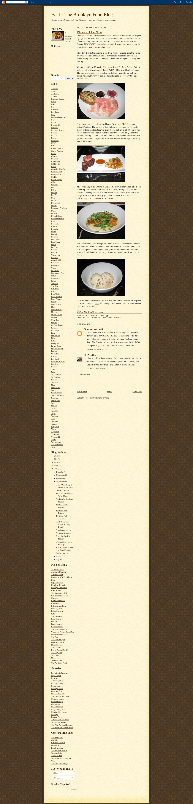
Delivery (54, 190)
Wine (53, 447)
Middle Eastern (56, 314)
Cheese (53, 153)
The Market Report (58, 639)
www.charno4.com (105, 44)
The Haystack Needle (59, 750)
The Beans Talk (57, 737)
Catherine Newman (58, 742)
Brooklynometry (57, 683)
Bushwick (55, 140)
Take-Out (54, 411)
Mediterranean (56, 309)
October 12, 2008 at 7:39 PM (96, 368)
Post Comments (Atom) (99, 397)
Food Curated (56, 619)
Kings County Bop (58, 709)
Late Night (55, 288)
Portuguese (55, 343)
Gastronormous (57, 626)
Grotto (53, 268)
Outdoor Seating (57, 325)
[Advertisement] (94, 382)
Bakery (53, 104)
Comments (59, 778)
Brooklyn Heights (57, 130)
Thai (53, 418)
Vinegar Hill (55, 437)
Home (109, 391)
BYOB (53, 143)
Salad (53, 372)
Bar (52, 107)
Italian (53, 281)
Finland (54, 234)
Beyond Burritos (57, 582)
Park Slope (55, 330)
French (53, 244)
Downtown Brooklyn (59, 208)
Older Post (137, 391)
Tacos (53, 408)
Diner (53, 198)
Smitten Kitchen (57, 660)
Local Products (56, 299)
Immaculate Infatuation (59, 634)
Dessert (54, 192)
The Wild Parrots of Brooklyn (62, 725)
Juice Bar (54, 286)
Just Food (54, 637)
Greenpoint (55, 265)
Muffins (54, 317)
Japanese (54, 283)
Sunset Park (55, 400)
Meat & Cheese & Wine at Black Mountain (64, 548)
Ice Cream (55, 270)
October (59, 478)
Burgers (54, 138)
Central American (57, 151)
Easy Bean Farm (57, 748)
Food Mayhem (56, 624)
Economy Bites (56, 608)
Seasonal (54, 382)
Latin (53, 291)
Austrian (54, 96)
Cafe (53, 145)
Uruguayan (55, 426)
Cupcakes (54, 184)
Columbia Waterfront (58, 169)
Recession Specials (58, 361)
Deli (52, 187)
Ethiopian (54, 229)
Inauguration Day (57, 273)
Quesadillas (55, 353)
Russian (54, 366)
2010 (56, 462)
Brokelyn (54, 678)
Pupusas (54, 351)
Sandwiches (55, 377)
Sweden (54, 405)
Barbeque (54, 109)
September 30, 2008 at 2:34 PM (97, 349)
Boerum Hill (55, 125)
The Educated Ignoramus (60, 696)
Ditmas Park (55, 203)
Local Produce (56, 296)
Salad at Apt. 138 (62, 553)
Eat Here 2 (55, 603)
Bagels (53, 101)
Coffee (53, 166)
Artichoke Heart (57, 574)
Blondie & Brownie (58, 585)
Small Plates (55, 387)
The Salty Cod (56, 652)
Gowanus (54, 257)
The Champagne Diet (59, 593)
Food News (55, 239)
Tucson (54, 424)
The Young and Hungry (59, 763)
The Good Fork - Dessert (62, 505)
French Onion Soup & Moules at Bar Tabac (64, 486)
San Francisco (56, 374)
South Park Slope (57, 395)
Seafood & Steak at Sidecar (63, 537)
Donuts (54, 205)
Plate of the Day (57, 645)
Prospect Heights (57, 348)
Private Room (56, 346)
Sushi (53, 403)
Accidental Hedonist (58, 572)
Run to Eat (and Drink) (59, 650)
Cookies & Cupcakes (63, 533)
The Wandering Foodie (59, 663)
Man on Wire (56, 304)
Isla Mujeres (55, 278)
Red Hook (55, 364)
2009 (56, 465)
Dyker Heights (56, 216)
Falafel (53, 231)
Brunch (54, 135)
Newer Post (82, 391)
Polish (53, 341)
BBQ (53, 114)
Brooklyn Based (57, 688)
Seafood (54, 379)
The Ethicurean (56, 616)
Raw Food (55, 359)
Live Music (55, 294)
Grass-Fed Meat (57, 260)
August (59, 556)
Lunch (53, 301)
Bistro (53, 122)
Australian (55, 94)
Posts (57, 773)
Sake (53, 369)
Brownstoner (56, 686)
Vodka (53, 439)
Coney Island (56, 174)
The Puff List (56, 647)
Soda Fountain (56, 392)
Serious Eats (55, 655)
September (60, 481)
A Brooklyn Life (57, 680)
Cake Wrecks (56, 590)
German (54, 252)
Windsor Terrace (57, 444)
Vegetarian (55, 431)
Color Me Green (57, 691)
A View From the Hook (60, 719)
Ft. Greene (55, 247)
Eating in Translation (58, 606)
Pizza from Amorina (63, 530)
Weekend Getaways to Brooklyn (64, 543)
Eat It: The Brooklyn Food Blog (82, 14)
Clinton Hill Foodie (58, 600)
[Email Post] (106, 315)
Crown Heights (56, 179)
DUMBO (54, 213)
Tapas (53, 413)
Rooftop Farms (56, 717)
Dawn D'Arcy (56, 745)
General (54, 249)
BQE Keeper (56, 675)
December (60, 472)
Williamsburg (56, 442)
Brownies (54, 132)
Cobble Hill (55, 164)
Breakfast (54, 127)
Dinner (53, 200)
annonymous (92, 329)
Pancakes (54, 328)
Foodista (54, 621)
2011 (56, 459)
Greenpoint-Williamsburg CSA (62, 632)
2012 (56, 456)
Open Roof (55, 320)
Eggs (53, 221)
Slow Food (55, 658)
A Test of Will (56, 755)
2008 (56, 468)
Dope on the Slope (58, 693)
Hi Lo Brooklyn (57, 706)
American (54, 88)
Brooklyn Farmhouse (59, 587)
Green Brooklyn (57, 701)
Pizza (53, 338)
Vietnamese (55, 434)
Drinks (53, 211)
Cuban (53, 182)
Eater (53, 613)
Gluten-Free (55, 255)
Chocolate (54, 158)
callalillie (54, 740)
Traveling (54, 421)
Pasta (53, 333)
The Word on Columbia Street (62, 727)
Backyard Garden (57, 99)
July (58, 559)
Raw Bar (54, 356)
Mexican (54, 312)
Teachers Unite (56, 753)
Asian (53, 91)
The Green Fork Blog (59, 629)
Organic (54, 322)
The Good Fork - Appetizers (62, 517)
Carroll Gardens (57, 148)
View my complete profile (68, 38)
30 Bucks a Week (57, 569)
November (60, 475)
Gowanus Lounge (57, 699)
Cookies (54, 177)
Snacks (53, 390)
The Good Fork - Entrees (62, 511)
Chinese (54, 156)
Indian (53, 275)
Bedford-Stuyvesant (58, 117)
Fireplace (54, 236)
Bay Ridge (55, 112)
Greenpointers (56, 704)
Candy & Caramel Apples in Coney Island (63, 524)
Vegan (53, 429)
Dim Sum (55, 195)
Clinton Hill (55, 161)
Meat (53, 307)
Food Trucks (55, 242)
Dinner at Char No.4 (63, 490)
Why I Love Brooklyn (59, 722)
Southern (54, 398)
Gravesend (55, 262)
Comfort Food (56, 171)
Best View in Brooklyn (59, 673)
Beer (53, 120)
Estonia (54, 226)
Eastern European (57, 218)
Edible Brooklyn (57, 611)
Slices (53, 385)
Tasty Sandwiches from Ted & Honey (64, 494)
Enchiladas (55, 224)
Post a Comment (85, 374)
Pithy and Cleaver (57, 642)
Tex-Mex (54, 416)
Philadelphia (55, 335)
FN (88, 355)
